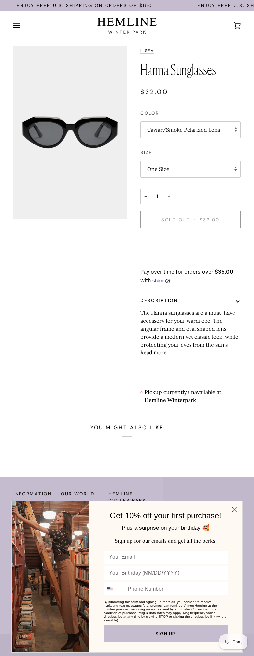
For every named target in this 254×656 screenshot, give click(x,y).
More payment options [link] (168, 260)
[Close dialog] (234, 509)
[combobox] (114, 589)
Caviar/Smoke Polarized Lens (183, 129)
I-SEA (147, 50)
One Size (158, 169)
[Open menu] (23, 26)
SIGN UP (165, 633)
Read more (153, 352)
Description (159, 300)
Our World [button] (77, 494)
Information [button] (32, 494)
